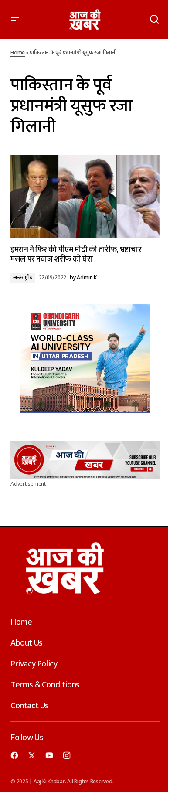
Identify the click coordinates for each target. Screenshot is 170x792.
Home (17, 53)
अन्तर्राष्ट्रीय (23, 278)
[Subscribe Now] (85, 460)
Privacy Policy (33, 664)
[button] (14, 19)
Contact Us (29, 705)
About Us (26, 643)
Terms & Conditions (45, 685)
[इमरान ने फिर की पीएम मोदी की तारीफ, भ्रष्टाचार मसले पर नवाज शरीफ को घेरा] (85, 196)
